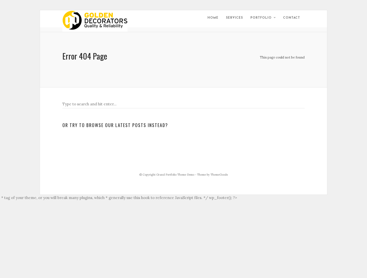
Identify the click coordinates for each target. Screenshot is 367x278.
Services (234, 17)
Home (212, 17)
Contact (291, 17)
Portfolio (261, 17)
